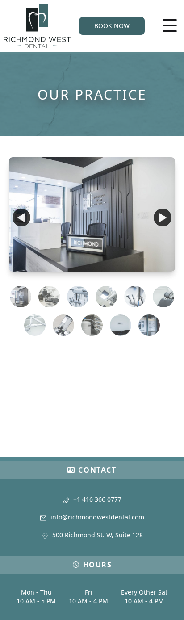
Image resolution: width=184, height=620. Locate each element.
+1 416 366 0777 (97, 499)
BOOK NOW (112, 25)
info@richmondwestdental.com (97, 517)
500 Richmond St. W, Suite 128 (97, 535)
